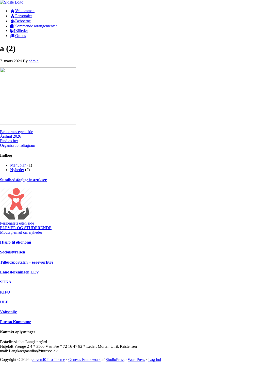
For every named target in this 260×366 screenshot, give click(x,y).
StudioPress (115, 359)
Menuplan (18, 165)
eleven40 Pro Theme (48, 359)
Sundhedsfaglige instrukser (23, 180)
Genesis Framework (84, 359)
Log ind (154, 359)
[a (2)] (38, 123)
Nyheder (17, 170)
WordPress (136, 359)
